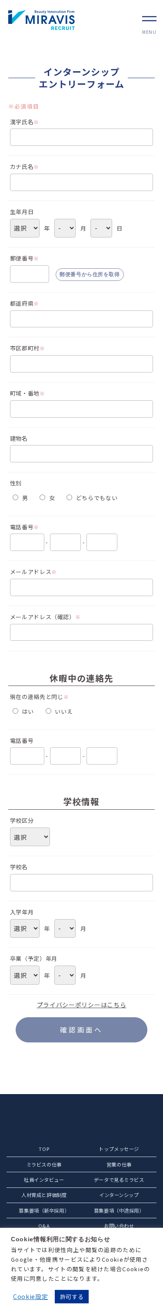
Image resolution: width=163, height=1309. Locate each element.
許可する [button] (72, 1297)
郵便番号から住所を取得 (90, 274)
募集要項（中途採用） (119, 1210)
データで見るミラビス (119, 1179)
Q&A (44, 1225)
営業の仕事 (119, 1164)
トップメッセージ (119, 1148)
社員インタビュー (44, 1179)
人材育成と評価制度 (44, 1194)
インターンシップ (119, 1194)
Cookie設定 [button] (30, 1296)
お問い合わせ (119, 1225)
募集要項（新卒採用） (44, 1210)
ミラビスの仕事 (44, 1164)
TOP (44, 1148)
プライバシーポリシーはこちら (81, 1004)
